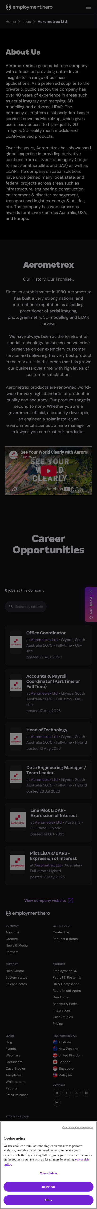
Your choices (48, 1173)
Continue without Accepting (77, 1127)
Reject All (48, 1187)
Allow (48, 1200)
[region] (48, 1165)
